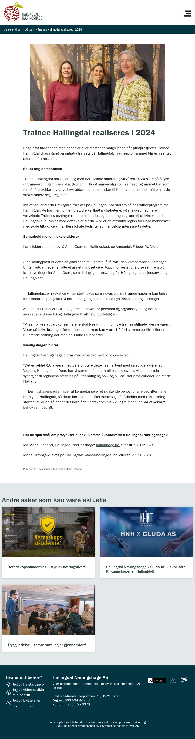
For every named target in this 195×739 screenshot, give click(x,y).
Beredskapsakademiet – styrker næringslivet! (46, 566)
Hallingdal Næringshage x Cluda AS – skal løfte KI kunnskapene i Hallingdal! (145, 569)
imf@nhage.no (107, 444)
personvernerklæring (132, 722)
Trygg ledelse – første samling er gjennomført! (47, 644)
